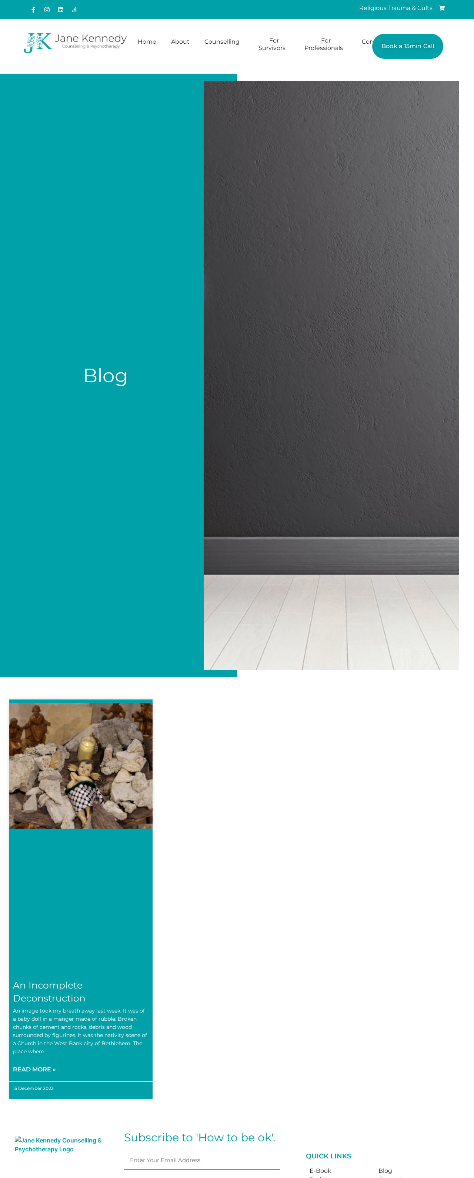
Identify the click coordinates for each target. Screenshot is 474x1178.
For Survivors (272, 44)
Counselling (222, 41)
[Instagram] (47, 10)
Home (147, 41)
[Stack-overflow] (74, 10)
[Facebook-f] (33, 10)
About (180, 41)
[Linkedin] (61, 10)
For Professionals (323, 44)
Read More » (34, 1069)
